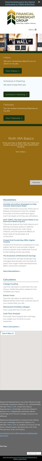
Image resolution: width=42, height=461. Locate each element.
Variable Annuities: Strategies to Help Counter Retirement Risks (20, 205)
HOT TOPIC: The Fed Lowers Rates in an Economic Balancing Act (20, 220)
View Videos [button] (11, 71)
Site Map (3, 446)
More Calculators (11, 327)
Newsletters (9, 200)
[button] (33, 30)
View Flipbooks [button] (13, 118)
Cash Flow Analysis (11, 314)
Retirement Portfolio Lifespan (16, 307)
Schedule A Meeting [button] (15, 95)
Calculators (9, 279)
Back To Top (33, 453)
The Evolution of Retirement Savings (19, 256)
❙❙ (23, 48)
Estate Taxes (8, 295)
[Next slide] (39, 44)
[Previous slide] (2, 44)
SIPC (14, 407)
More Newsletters (11, 271)
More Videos (21, 152)
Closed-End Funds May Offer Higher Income (19, 241)
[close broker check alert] (39, 2)
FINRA (9, 407)
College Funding (10, 284)
